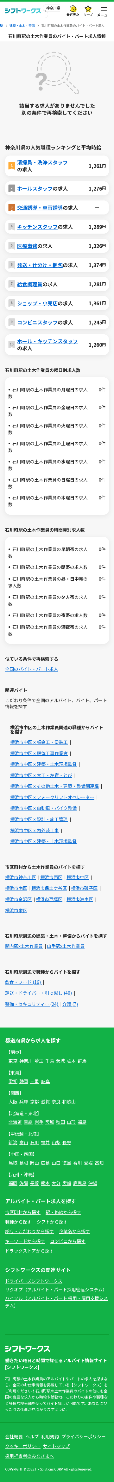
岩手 (39, 1122)
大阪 (13, 1101)
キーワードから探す (25, 1241)
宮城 (49, 1122)
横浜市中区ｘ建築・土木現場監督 (43, 764)
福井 (45, 1142)
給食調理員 (29, 284)
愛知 (13, 1081)
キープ (88, 14)
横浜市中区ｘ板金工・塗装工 (39, 742)
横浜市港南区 (79, 899)
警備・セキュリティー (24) (32, 1004)
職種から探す (18, 1221)
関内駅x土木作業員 (24, 946)
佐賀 (23, 1183)
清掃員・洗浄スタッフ (42, 162)
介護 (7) (70, 1004)
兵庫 (23, 1101)
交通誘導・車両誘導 (40, 207)
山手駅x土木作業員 (66, 946)
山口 (56, 1162)
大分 (56, 1183)
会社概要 (14, 1436)
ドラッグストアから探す (29, 1250)
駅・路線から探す (63, 1212)
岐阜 (45, 1081)
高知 (99, 1162)
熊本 (45, 1183)
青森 (28, 1122)
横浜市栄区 (16, 910)
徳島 (66, 1162)
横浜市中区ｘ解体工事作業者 (39, 753)
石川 (34, 1142)
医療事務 (27, 246)
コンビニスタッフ (37, 322)
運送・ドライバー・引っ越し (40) (39, 993)
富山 (23, 1142)
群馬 (82, 1060)
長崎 (34, 1183)
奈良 (56, 1101)
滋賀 (45, 1101)
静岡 (23, 1081)
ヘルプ (32, 1436)
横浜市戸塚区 (49, 899)
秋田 (60, 1122)
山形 (71, 1122)
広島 (45, 1162)
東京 (13, 1060)
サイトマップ (56, 1446)
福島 (82, 1122)
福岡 (13, 1183)
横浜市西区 (51, 877)
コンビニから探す (68, 1241)
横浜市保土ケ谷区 (49, 888)
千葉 (49, 1060)
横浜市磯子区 (84, 888)
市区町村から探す (23, 1212)
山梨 (56, 1142)
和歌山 (69, 1101)
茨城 (60, 1060)
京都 (34, 1101)
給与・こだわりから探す (29, 1231)
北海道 (15, 1122)
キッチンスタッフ (37, 226)
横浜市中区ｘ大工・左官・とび (41, 775)
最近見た (72, 14)
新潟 (13, 1142)
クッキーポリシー (23, 1446)
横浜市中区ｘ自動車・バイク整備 (43, 808)
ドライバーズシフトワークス (33, 1281)
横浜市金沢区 (18, 899)
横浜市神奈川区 (20, 877)
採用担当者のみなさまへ (29, 1456)
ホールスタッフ (35, 188)
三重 (34, 1081)
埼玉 (39, 1060)
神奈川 (26, 1060)
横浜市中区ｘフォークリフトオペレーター (52, 797)
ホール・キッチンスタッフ (47, 341)
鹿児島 (79, 1183)
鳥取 (13, 1162)
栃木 (71, 1060)
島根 (23, 1162)
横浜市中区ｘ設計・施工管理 (39, 819)
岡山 (34, 1162)
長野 (66, 1142)
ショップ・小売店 (37, 303)
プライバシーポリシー (83, 1436)
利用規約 (50, 1436)
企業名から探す (74, 1231)
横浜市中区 (77, 877)
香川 (77, 1162)
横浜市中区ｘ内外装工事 (34, 830)
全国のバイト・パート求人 (31, 669)
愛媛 (88, 1162)
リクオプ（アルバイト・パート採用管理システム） (56, 1289)
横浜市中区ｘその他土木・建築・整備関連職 (54, 786)
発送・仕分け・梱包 (40, 265)
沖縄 (92, 1183)
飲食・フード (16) (23, 982)
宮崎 (66, 1183)
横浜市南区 (16, 888)
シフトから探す (52, 1221)
